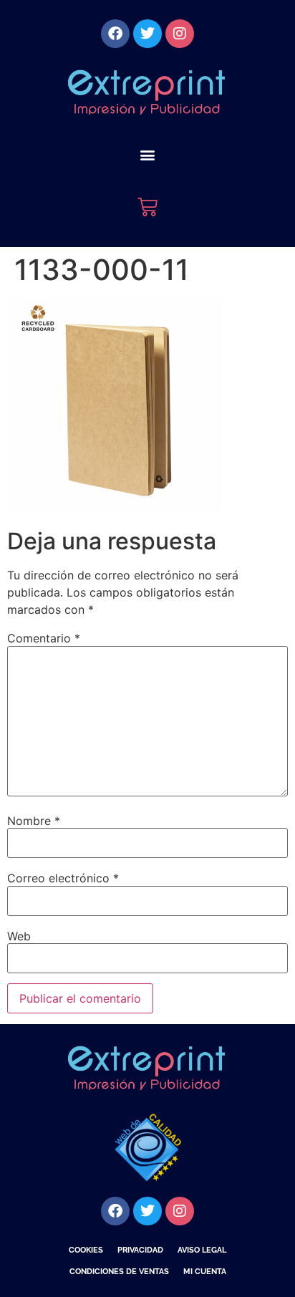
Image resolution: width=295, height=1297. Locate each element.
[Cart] (147, 207)
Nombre (33, 820)
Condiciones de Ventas (119, 1271)
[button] (148, 155)
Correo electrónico (63, 878)
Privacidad (140, 1250)
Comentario (43, 638)
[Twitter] (147, 33)
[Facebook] (115, 33)
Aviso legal (202, 1250)
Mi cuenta (204, 1271)
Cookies (86, 1250)
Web (19, 936)
